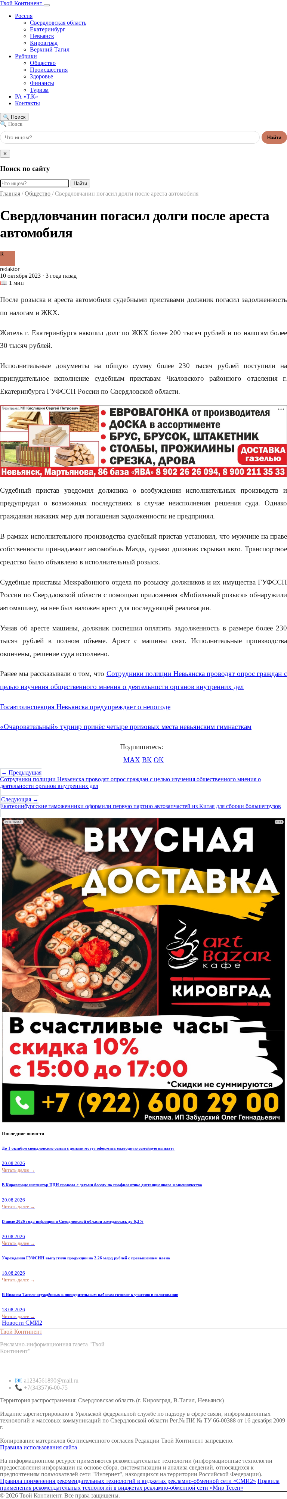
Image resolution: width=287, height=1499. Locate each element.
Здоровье (41, 76)
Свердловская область (58, 22)
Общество (43, 63)
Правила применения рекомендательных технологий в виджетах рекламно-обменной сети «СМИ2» (128, 1481)
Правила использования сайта (38, 1447)
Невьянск (42, 36)
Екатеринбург (47, 29)
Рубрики (26, 56)
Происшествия (49, 69)
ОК (159, 760)
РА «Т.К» (26, 96)
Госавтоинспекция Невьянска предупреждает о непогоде (85, 707)
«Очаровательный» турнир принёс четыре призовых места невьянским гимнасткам (125, 726)
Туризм (39, 90)
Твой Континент (22, 3)
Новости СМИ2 (22, 1322)
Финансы (42, 83)
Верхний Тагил (50, 49)
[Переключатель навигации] (47, 5)
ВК (147, 760)
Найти (274, 137)
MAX (131, 760)
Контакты (27, 103)
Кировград (44, 43)
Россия (24, 16)
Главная (10, 193)
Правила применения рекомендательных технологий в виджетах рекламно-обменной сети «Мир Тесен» (140, 1484)
